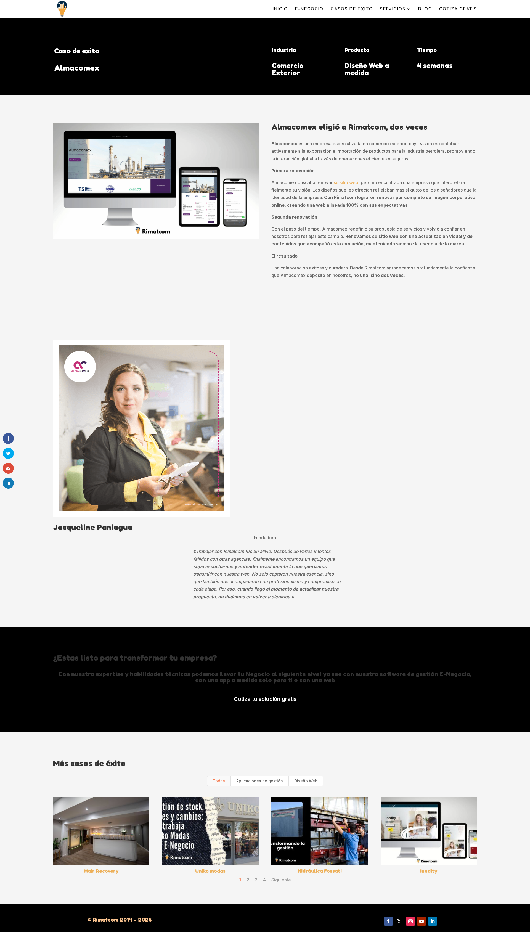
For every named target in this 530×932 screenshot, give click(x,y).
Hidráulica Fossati (320, 871)
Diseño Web (305, 781)
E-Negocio (309, 9)
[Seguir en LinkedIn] (432, 921)
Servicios (393, 9)
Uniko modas (210, 871)
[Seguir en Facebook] (388, 921)
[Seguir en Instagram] (410, 921)
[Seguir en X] (399, 921)
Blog (425, 9)
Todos (219, 781)
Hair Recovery (101, 871)
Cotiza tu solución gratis (265, 699)
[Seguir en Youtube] (421, 921)
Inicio (280, 9)
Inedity (428, 871)
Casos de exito (352, 9)
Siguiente (281, 880)
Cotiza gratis (458, 9)
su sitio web (346, 182)
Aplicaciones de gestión (259, 781)
